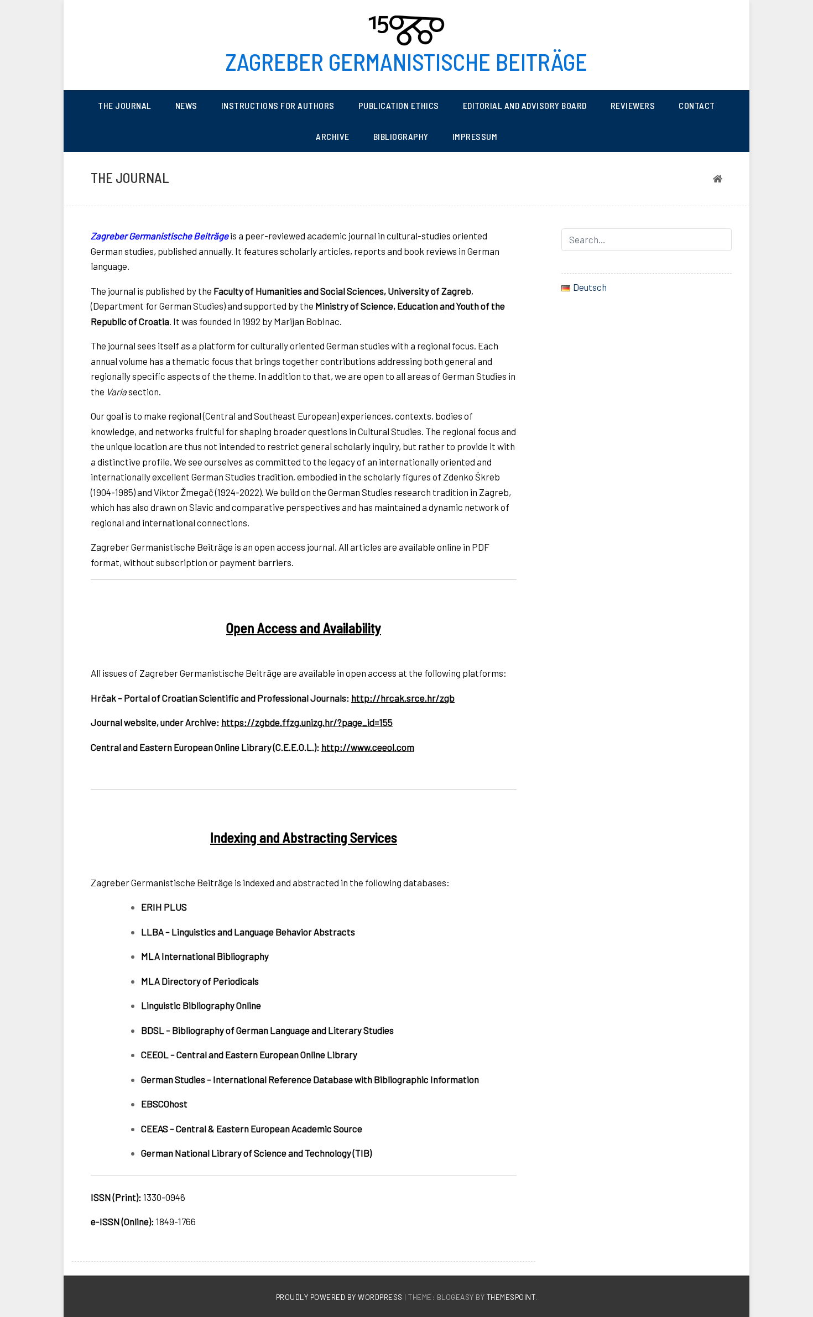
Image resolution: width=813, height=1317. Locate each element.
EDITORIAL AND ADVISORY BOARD (525, 105)
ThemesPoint (511, 1297)
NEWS (186, 105)
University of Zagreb (429, 290)
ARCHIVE (333, 136)
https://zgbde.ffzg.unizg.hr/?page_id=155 (307, 722)
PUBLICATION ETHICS (398, 105)
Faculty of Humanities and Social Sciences (298, 290)
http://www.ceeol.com (367, 746)
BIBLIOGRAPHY (401, 136)
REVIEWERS (633, 105)
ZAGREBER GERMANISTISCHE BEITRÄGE (406, 61)
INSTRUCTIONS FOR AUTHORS (278, 105)
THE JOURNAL (125, 105)
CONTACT (697, 105)
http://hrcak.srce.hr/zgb (403, 697)
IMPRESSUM (475, 136)
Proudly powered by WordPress (340, 1297)
